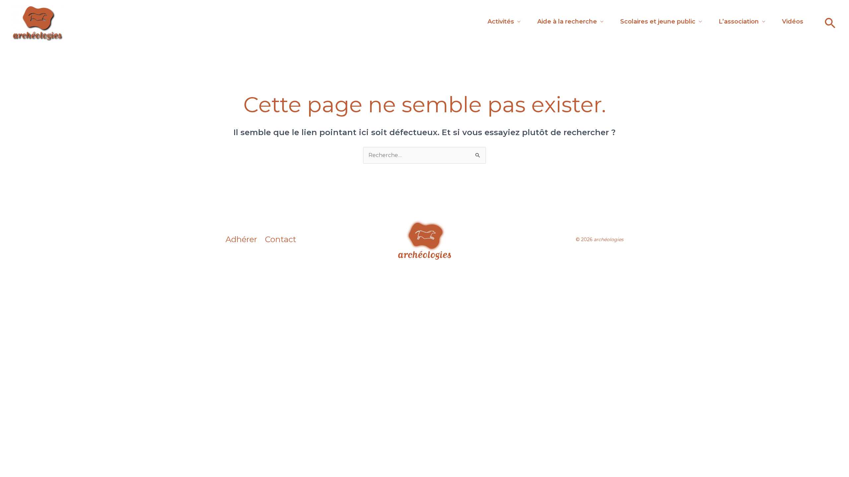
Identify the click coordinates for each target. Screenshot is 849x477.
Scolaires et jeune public (657, 21)
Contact (280, 239)
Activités (501, 21)
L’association (739, 21)
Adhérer (241, 239)
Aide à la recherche (567, 21)
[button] (830, 23)
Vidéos (792, 21)
